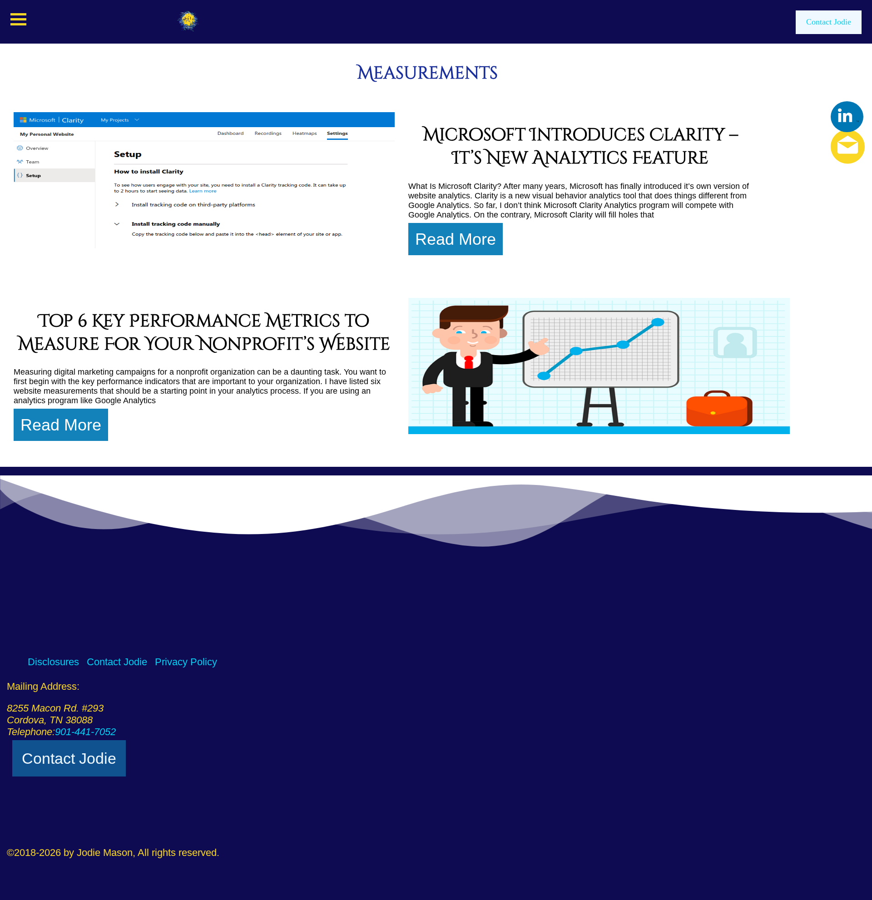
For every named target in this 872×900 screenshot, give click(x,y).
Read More (455, 239)
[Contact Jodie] (830, 147)
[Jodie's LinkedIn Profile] (847, 116)
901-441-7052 (85, 731)
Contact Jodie (828, 21)
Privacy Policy (186, 662)
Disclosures (53, 662)
